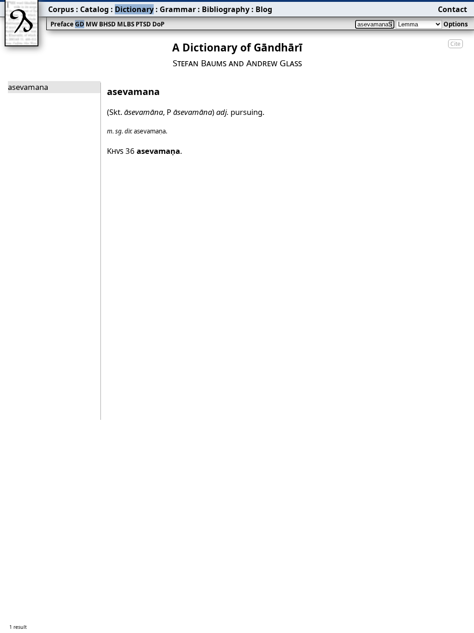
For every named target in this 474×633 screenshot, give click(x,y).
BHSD (107, 24)
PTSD (143, 24)
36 (152, 151)
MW (92, 24)
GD (79, 24)
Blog (264, 9)
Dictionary (134, 9)
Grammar (178, 9)
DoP (158, 24)
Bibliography (225, 9)
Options (455, 24)
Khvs (115, 151)
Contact (452, 9)
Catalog (94, 9)
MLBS (125, 24)
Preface (62, 24)
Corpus (61, 9)
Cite (455, 44)
